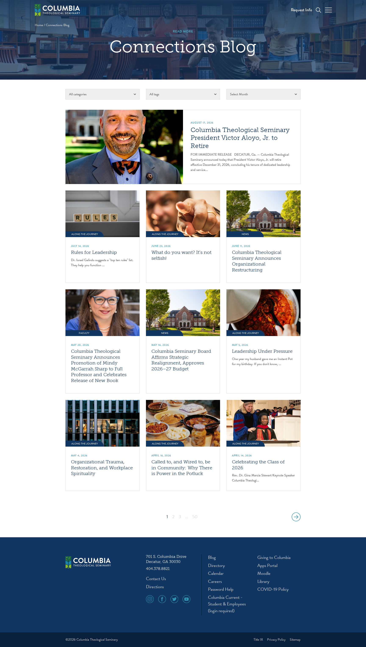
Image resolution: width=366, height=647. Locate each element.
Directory (216, 565)
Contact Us (156, 578)
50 (194, 516)
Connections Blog (57, 25)
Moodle (263, 573)
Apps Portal (267, 565)
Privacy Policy (276, 639)
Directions (155, 587)
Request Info (301, 10)
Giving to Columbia (274, 557)
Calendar (216, 573)
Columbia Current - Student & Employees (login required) (227, 604)
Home (39, 25)
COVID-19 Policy (273, 589)
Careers (215, 581)
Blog (212, 557)
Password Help (220, 589)
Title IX (259, 639)
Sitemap (295, 639)
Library (263, 581)
